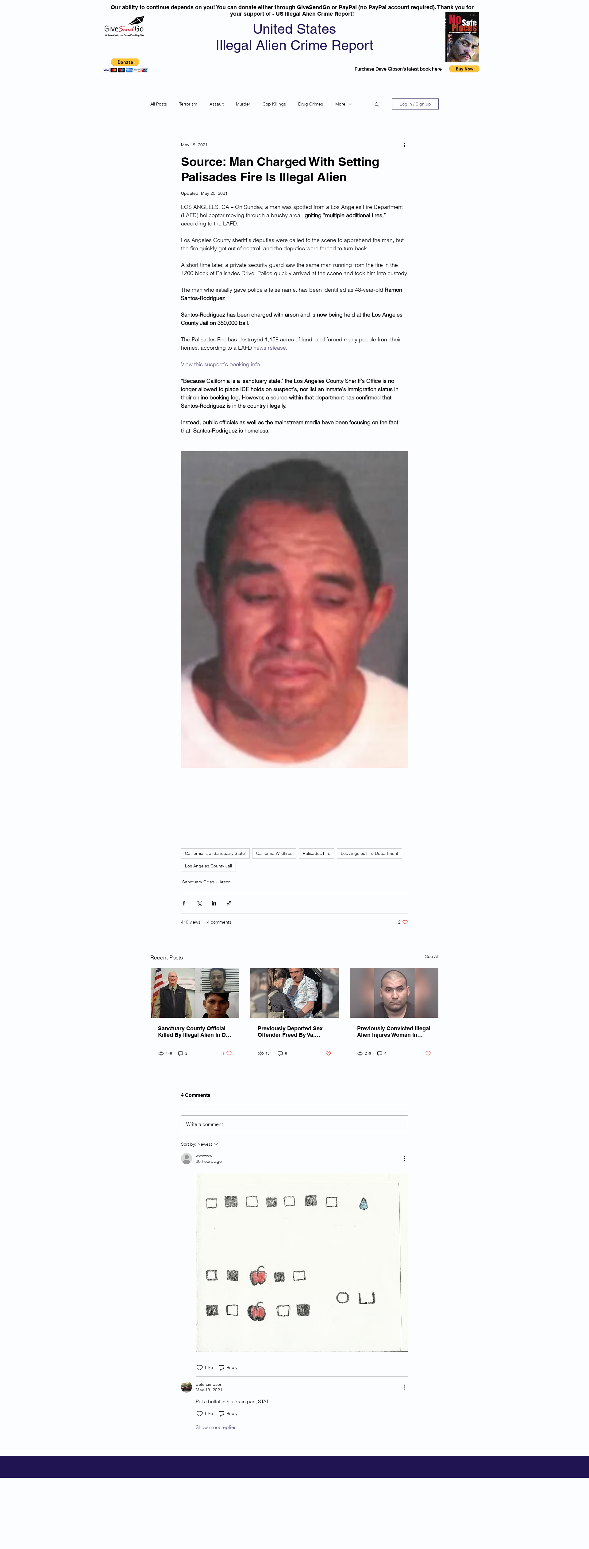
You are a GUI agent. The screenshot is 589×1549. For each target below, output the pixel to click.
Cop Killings (274, 104)
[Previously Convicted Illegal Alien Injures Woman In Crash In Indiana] (394, 993)
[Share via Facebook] (184, 903)
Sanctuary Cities (198, 882)
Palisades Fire (316, 853)
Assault (217, 104)
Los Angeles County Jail (208, 866)
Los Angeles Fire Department (369, 853)
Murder (243, 104)
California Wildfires (274, 853)
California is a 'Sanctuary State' (215, 853)
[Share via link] (229, 903)
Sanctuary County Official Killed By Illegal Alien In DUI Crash (194, 1031)
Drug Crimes (310, 104)
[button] (125, 65)
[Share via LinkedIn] (214, 903)
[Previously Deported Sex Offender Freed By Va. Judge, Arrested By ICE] (294, 993)
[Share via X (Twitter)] (199, 903)
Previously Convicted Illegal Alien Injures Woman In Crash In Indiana (393, 1031)
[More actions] (404, 144)
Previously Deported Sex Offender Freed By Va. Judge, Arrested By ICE (290, 1031)
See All (432, 956)
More (340, 104)
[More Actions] (404, 1158)
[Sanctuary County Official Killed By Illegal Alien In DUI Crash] (195, 993)
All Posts (158, 104)
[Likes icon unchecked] (200, 1367)
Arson (225, 882)
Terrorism (188, 104)
